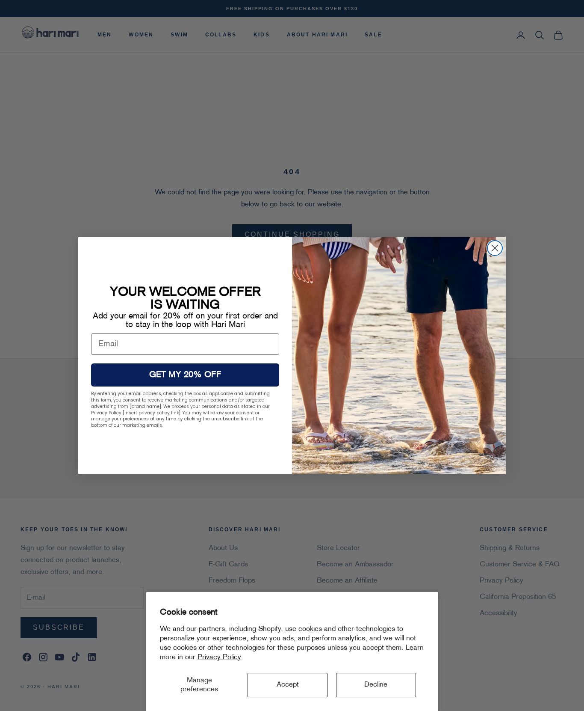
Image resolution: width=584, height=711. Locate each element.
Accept (288, 684)
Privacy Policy (219, 657)
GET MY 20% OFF (185, 375)
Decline (375, 684)
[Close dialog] (494, 248)
